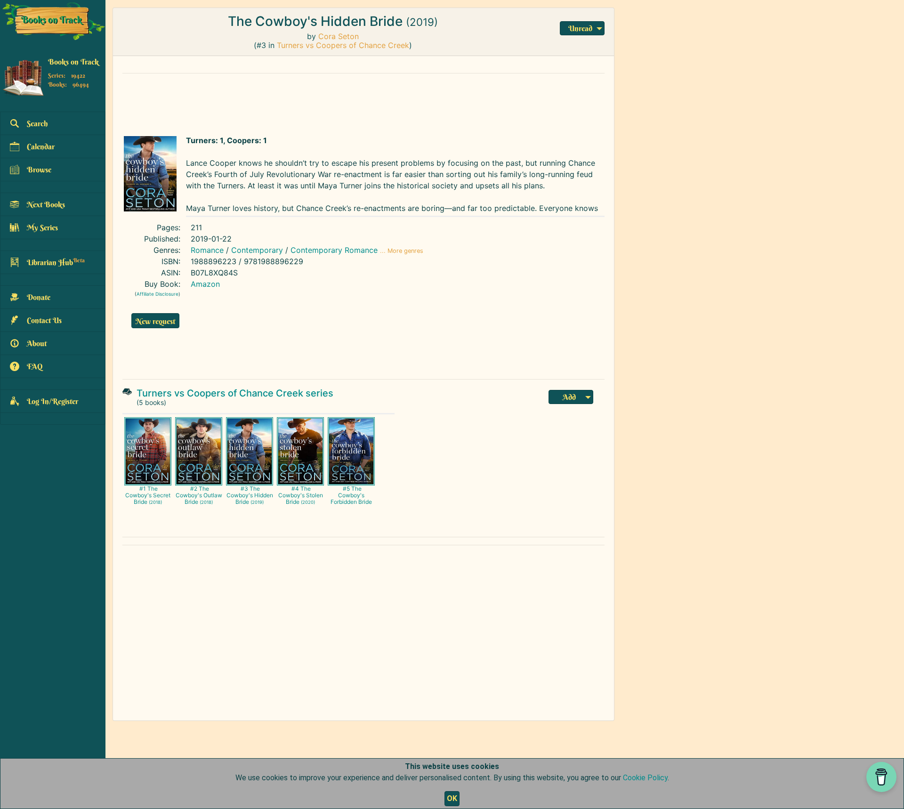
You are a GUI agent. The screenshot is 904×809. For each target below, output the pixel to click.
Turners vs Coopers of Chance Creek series (235, 393)
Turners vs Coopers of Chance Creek (343, 45)
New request (155, 321)
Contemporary (257, 250)
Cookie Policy (645, 777)
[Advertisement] (346, 102)
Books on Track (73, 61)
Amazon (205, 284)
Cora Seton (338, 36)
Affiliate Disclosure (157, 294)
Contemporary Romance (334, 250)
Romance (207, 250)
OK (452, 798)
